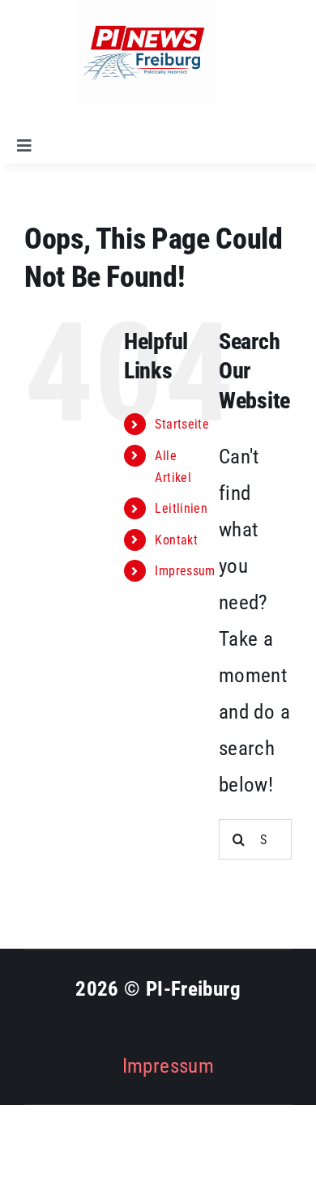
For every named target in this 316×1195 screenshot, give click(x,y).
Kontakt (176, 540)
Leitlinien (181, 508)
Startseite (182, 424)
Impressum (185, 570)
